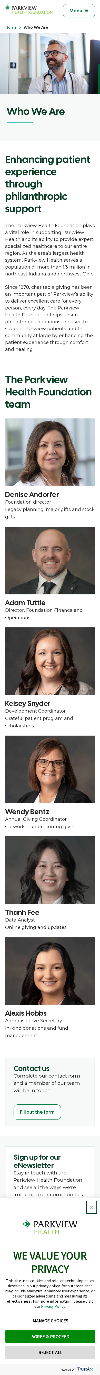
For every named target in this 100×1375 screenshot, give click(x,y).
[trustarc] (85, 1369)
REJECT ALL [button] (50, 1352)
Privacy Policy (53, 1306)
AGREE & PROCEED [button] (50, 1336)
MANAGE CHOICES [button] (50, 1321)
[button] (91, 1207)
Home (11, 27)
